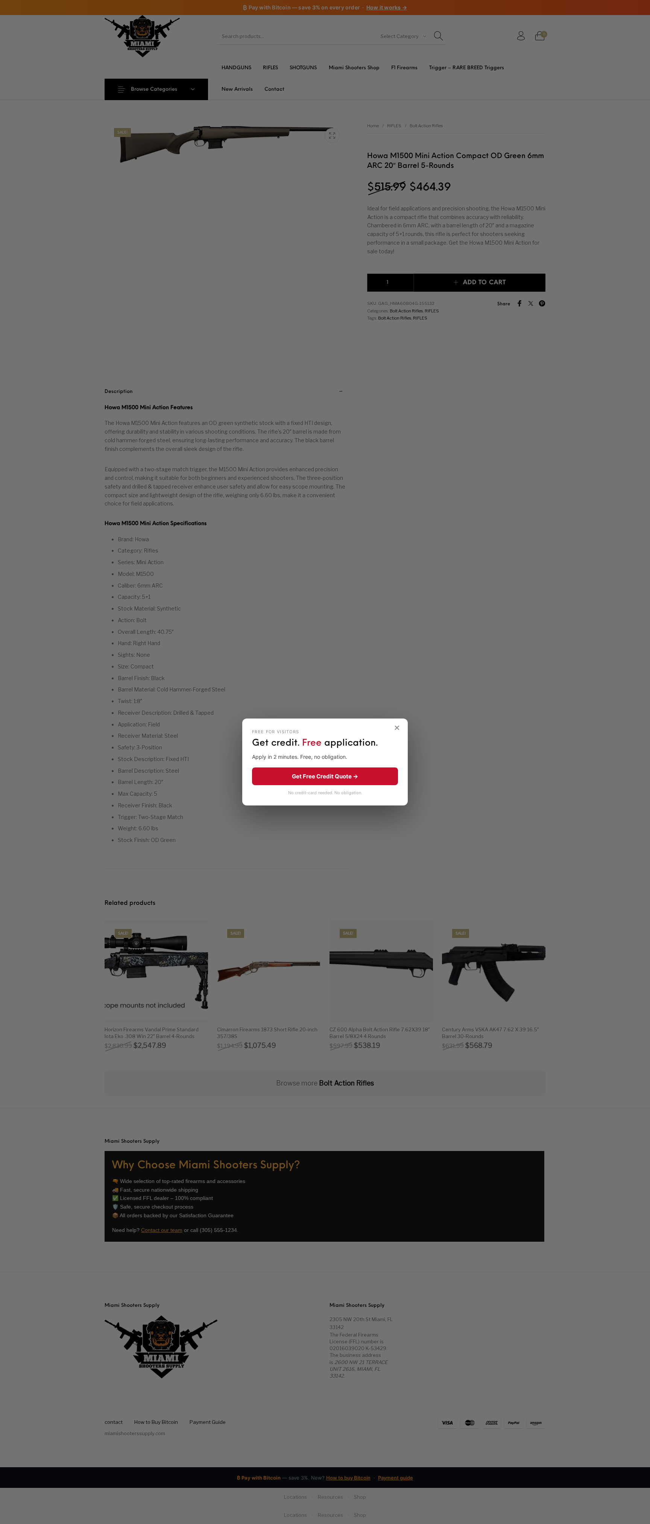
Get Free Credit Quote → (325, 776)
